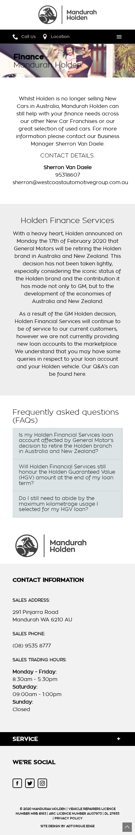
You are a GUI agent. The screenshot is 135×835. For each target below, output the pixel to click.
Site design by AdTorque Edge (67, 826)
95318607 (67, 175)
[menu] (117, 36)
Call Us (28, 37)
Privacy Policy (69, 818)
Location (60, 37)
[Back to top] (127, 827)
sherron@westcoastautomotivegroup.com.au (70, 182)
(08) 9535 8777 (32, 645)
